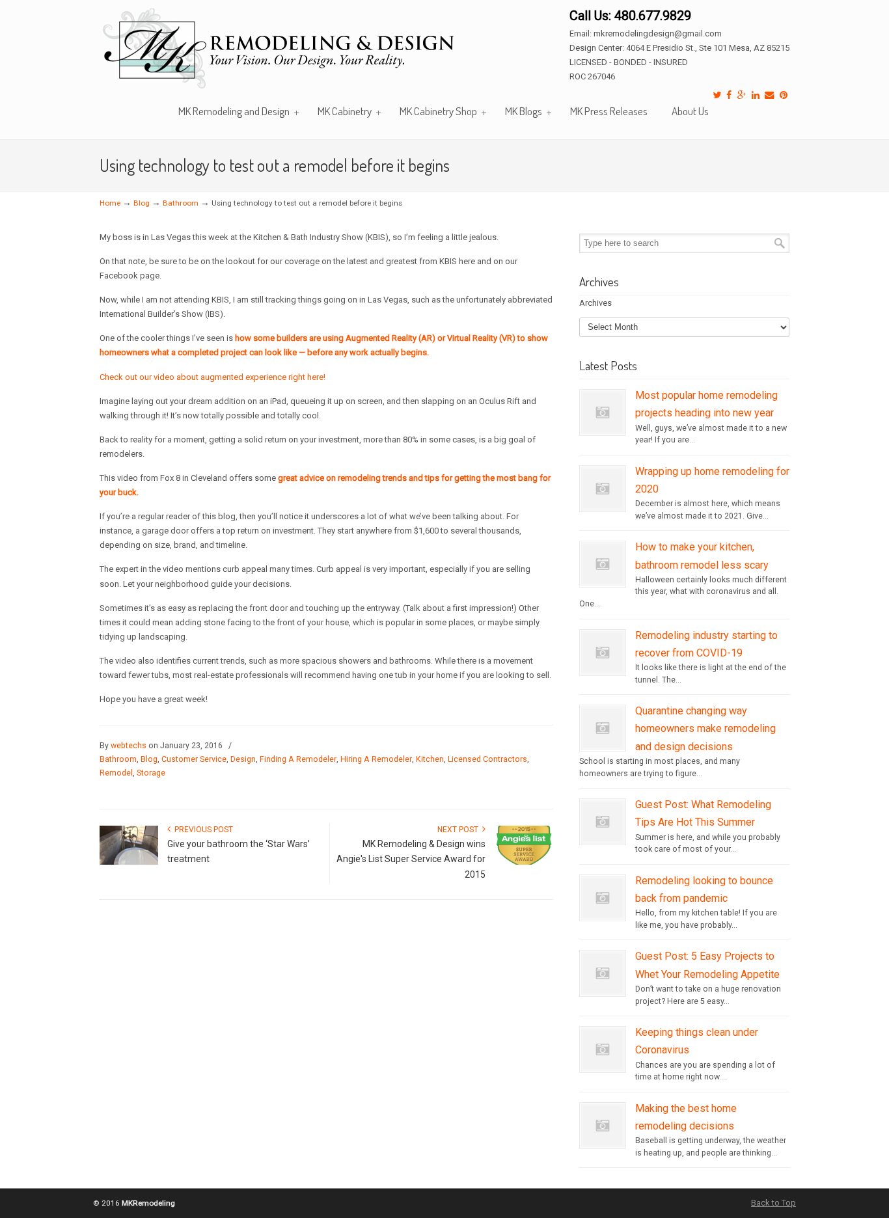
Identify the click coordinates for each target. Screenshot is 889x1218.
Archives (595, 303)
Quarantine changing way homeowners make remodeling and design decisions (705, 729)
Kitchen (430, 759)
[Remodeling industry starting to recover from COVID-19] (602, 669)
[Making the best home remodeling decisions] (602, 1142)
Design (243, 759)
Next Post (459, 829)
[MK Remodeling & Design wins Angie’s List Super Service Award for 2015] (524, 862)
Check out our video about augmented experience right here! (212, 377)
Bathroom (180, 203)
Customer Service (193, 759)
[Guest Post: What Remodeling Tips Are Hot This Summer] (602, 838)
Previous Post (202, 829)
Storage (151, 773)
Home (110, 203)
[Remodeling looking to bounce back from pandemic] (602, 914)
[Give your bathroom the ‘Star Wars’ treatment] (129, 862)
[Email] (769, 95)
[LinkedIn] (755, 95)
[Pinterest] (783, 95)
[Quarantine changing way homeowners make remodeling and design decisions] (602, 745)
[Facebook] (728, 95)
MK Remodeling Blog (280, 50)
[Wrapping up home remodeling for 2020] (602, 505)
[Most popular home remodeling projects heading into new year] (602, 429)
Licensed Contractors (487, 759)
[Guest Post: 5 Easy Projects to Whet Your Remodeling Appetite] (602, 990)
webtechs (128, 745)
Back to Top (773, 1203)
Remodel (116, 773)
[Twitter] (717, 95)
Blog (141, 203)
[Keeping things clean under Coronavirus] (602, 1066)
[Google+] (741, 95)
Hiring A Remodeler (376, 759)
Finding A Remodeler (298, 759)
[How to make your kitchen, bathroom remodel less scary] (602, 581)
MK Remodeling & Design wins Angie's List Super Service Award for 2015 (411, 859)
